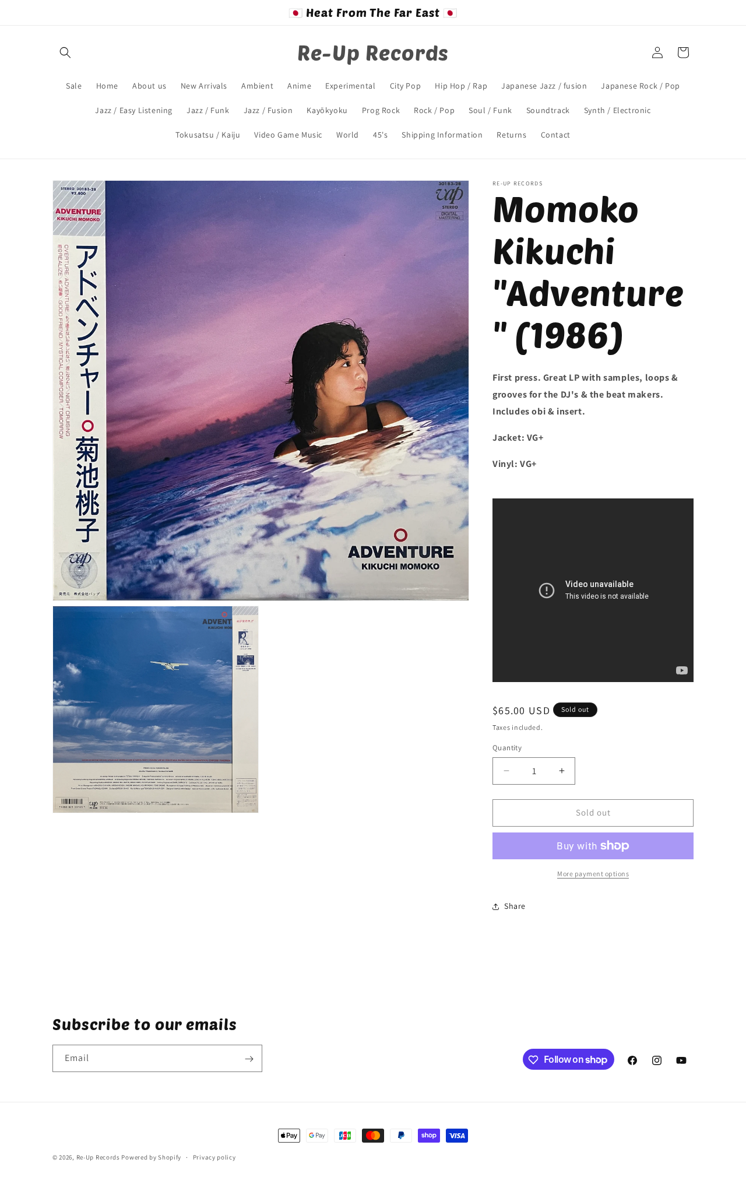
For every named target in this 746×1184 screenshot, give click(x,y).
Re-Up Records (98, 1157)
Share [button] (515, 906)
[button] (65, 52)
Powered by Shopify (151, 1157)
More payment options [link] (593, 873)
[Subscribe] (249, 1059)
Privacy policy (214, 1157)
